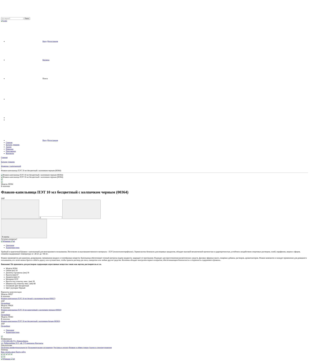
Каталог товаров (12, 145)
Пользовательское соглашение (40, 348)
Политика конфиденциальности (14, 348)
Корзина (45, 60)
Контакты (10, 153)
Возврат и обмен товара (79, 348)
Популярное (11, 151)
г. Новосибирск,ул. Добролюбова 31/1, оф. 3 (14, 342)
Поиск (27, 18)
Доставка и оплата (60, 348)
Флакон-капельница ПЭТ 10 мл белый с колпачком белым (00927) (28, 298)
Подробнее (5, 303)
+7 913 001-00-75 (8, 341)
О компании (30, 343)
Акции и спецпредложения (100, 348)
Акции (8, 147)
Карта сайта (21, 352)
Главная (9, 143)
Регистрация (53, 41)
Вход (44, 41)
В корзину (6, 237)
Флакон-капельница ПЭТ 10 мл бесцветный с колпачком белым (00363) (30, 321)
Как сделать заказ (8, 352)
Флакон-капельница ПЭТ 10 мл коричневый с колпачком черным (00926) (31, 310)
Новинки (9, 149)
